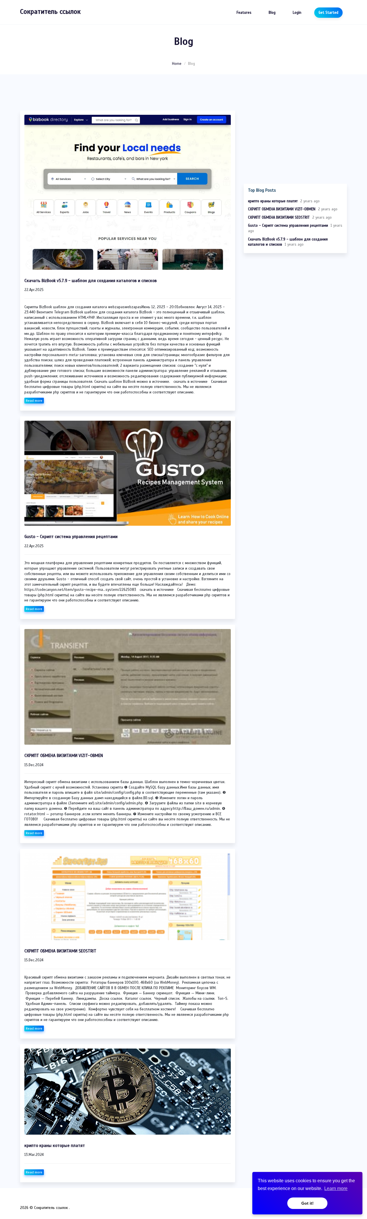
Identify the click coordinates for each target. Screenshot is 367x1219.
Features (244, 12)
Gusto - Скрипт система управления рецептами (71, 536)
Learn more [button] (336, 1188)
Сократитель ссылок (50, 11)
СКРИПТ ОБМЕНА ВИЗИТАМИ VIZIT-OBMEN (63, 755)
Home (176, 63)
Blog (272, 12)
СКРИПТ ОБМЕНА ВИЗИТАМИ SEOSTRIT (60, 951)
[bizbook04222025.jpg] (127, 192)
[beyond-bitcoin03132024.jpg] (127, 1092)
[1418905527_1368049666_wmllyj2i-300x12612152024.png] (127, 896)
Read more (34, 401)
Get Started (328, 12)
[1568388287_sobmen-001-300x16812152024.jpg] (127, 687)
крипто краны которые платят (54, 1145)
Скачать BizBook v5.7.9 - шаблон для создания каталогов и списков (90, 280)
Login (297, 12)
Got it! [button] (307, 1203)
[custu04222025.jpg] (127, 473)
